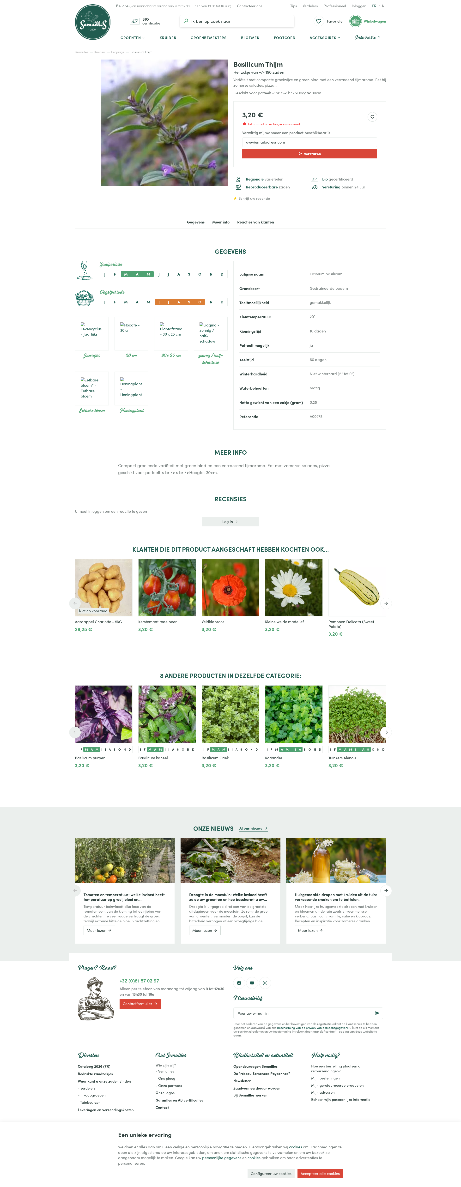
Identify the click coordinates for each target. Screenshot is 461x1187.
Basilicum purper (90, 757)
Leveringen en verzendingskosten (106, 1109)
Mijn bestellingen (325, 1078)
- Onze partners (169, 1085)
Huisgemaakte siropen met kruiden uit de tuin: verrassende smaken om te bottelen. (336, 897)
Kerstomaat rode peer (157, 621)
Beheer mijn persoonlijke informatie (340, 1099)
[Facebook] (239, 983)
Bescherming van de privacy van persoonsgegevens (313, 1027)
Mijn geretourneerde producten (337, 1085)
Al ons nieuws (250, 828)
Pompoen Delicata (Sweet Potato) (351, 624)
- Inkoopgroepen (92, 1095)
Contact (162, 1107)
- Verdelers (87, 1088)
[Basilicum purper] (104, 714)
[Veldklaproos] (230, 587)
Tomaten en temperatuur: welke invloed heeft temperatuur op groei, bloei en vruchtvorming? (124, 897)
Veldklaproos (213, 621)
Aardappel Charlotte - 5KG (98, 621)
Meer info (221, 221)
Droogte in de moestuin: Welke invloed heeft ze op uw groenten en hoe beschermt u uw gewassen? (228, 897)
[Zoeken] (185, 21)
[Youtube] (252, 983)
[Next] (386, 603)
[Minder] (158, 640)
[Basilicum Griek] (230, 714)
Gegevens (196, 221)
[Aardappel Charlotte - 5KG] (104, 587)
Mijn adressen (323, 1092)
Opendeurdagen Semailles (255, 1066)
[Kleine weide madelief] (294, 587)
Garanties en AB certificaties (179, 1100)
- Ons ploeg (165, 1078)
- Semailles (165, 1071)
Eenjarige (117, 52)
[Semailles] (92, 22)
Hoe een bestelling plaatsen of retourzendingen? (336, 1068)
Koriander (273, 757)
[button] (325, 37)
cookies (295, 1146)
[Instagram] (265, 983)
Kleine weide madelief (284, 621)
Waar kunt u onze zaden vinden (104, 1081)
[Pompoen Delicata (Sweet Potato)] (357, 587)
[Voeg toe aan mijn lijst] (372, 117)
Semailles (81, 52)
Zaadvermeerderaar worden (256, 1088)
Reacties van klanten (255, 221)
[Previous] (75, 603)
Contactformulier (137, 1003)
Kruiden (99, 52)
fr (374, 5)
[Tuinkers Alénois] (357, 714)
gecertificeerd (337, 179)
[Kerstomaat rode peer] (167, 587)
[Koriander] (294, 714)
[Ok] (377, 1013)
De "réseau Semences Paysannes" (261, 1073)
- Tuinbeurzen (89, 1102)
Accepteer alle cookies (320, 1173)
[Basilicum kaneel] (167, 714)
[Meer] (142, 640)
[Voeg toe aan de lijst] (126, 565)
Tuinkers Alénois (342, 757)
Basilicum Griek (215, 757)
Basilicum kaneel (153, 757)
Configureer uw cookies (271, 1173)
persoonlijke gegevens (221, 1157)
